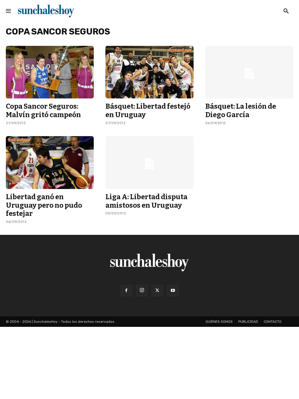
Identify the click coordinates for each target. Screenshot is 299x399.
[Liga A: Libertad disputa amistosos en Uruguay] (149, 162)
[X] (157, 290)
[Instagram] (142, 290)
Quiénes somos (219, 322)
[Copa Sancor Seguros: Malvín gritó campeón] (50, 72)
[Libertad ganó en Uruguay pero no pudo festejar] (50, 162)
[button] (286, 11)
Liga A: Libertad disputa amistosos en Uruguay (146, 201)
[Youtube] (173, 290)
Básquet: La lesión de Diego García (240, 110)
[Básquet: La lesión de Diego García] (249, 72)
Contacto (272, 322)
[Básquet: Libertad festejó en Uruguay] (149, 72)
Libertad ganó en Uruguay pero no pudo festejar (44, 205)
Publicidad (248, 322)
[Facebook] (126, 290)
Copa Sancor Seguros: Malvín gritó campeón (43, 110)
